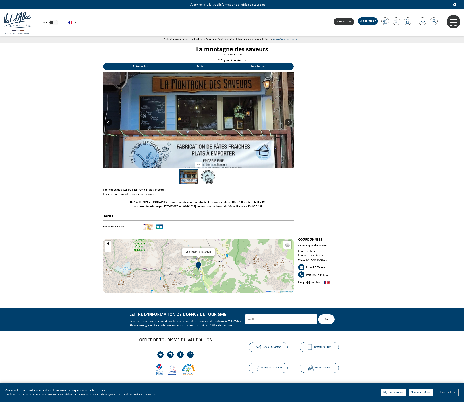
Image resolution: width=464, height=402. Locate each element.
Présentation (140, 66)
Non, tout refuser (421, 392)
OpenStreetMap (286, 291)
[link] (53, 22)
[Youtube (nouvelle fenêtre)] (160, 354)
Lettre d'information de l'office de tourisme (178, 314)
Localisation (258, 66)
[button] (422, 21)
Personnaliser (447, 392)
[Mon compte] (434, 21)
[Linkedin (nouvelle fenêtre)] (170, 354)
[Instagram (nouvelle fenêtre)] (190, 354)
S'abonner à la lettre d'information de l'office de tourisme (228, 5)
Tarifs (200, 66)
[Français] (72, 22)
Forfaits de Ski (343, 22)
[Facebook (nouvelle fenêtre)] (180, 354)
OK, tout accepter (393, 392)
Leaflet (272, 291)
